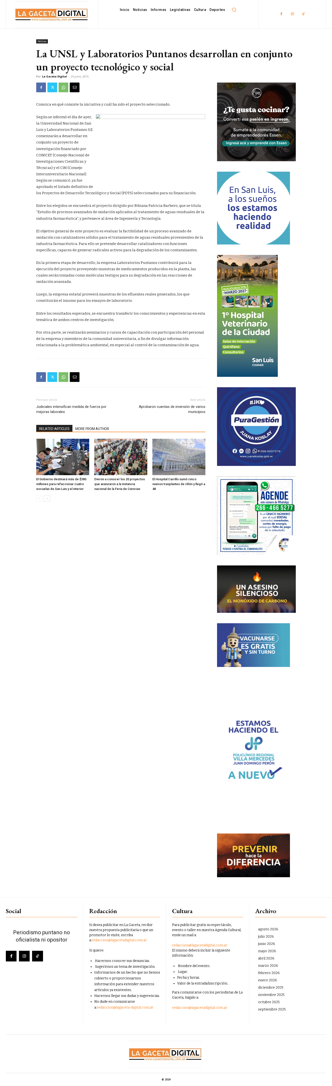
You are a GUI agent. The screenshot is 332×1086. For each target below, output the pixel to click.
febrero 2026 (269, 973)
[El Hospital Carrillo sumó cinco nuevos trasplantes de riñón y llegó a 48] (178, 457)
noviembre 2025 (271, 995)
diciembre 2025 (270, 987)
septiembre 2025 (272, 1009)
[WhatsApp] (63, 87)
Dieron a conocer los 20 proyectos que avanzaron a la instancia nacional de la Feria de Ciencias (119, 484)
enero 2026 (267, 980)
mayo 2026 (267, 951)
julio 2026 (266, 936)
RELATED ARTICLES (54, 429)
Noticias (42, 41)
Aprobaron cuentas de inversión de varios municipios (172, 409)
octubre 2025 (269, 1002)
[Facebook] (281, 14)
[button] (233, 9)
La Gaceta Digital (54, 76)
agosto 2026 (268, 929)
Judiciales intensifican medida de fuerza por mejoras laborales (71, 409)
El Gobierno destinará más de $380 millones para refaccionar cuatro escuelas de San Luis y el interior (61, 484)
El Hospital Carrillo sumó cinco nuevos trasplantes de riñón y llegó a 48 (178, 484)
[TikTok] (303, 14)
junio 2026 (266, 944)
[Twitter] (52, 87)
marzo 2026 (268, 966)
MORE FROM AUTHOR (92, 429)
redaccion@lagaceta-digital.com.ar (125, 1007)
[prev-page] (39, 499)
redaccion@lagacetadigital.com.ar (119, 940)
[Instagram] (292, 14)
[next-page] (47, 499)
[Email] (74, 87)
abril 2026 (266, 958)
